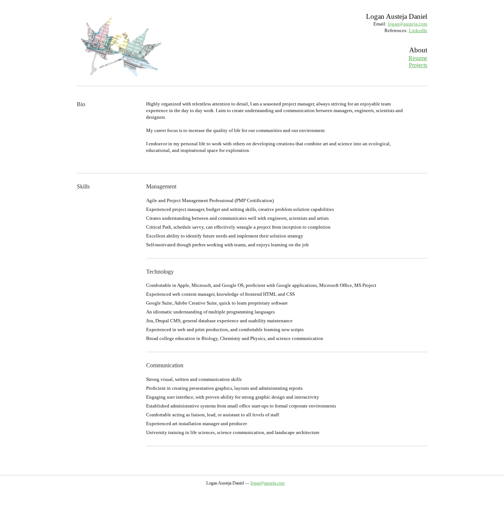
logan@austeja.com (407, 24)
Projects (418, 65)
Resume (417, 58)
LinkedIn (418, 30)
